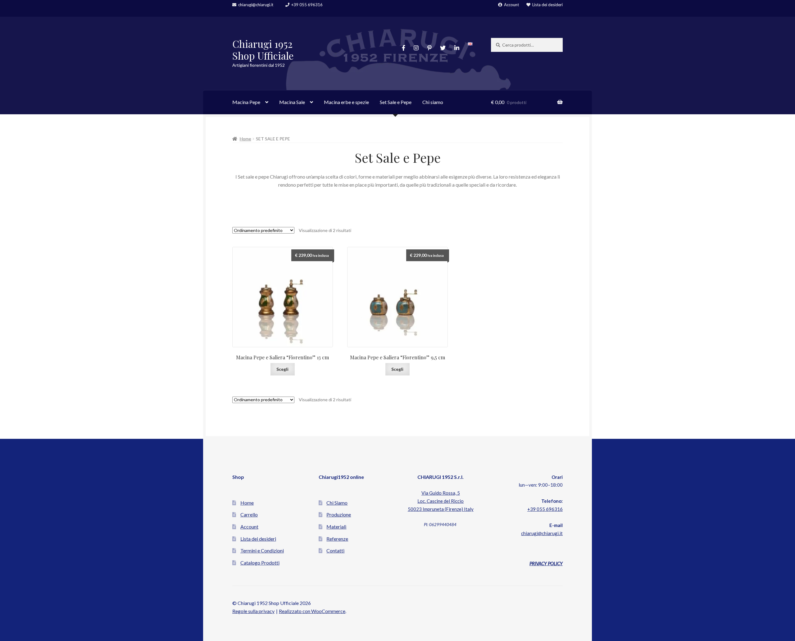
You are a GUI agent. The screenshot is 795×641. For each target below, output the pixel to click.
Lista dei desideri (547, 4)
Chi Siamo (337, 503)
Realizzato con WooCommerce (312, 611)
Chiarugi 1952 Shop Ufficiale (263, 49)
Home (245, 138)
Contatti (335, 550)
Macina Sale (292, 102)
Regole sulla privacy (253, 611)
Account (511, 4)
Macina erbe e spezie (346, 102)
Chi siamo (432, 102)
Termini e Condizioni (262, 550)
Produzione (338, 514)
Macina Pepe (246, 102)
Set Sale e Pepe (395, 102)
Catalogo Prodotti (259, 563)
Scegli (282, 369)
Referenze (337, 539)
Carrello (249, 514)
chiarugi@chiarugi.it (255, 4)
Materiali (336, 527)
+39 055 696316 (307, 4)
